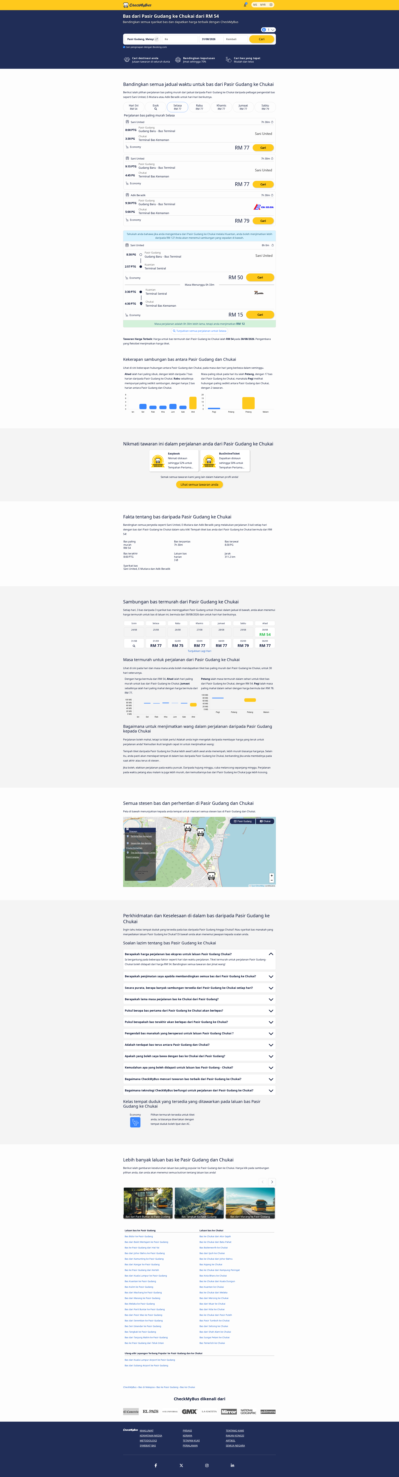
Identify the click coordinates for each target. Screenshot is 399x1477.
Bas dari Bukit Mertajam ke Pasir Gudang (146, 1241)
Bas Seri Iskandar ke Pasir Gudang (143, 1326)
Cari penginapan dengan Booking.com (146, 47)
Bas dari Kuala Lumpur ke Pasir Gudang (146, 1275)
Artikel (230, 1440)
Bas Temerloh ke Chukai (212, 1343)
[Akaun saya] (245, 4)
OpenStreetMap (258, 885)
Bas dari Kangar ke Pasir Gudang (142, 1264)
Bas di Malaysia (146, 1387)
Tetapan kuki (191, 1440)
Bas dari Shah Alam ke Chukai (215, 1331)
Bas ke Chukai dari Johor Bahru (216, 1258)
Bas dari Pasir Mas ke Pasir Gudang (143, 1314)
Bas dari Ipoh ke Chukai (212, 1253)
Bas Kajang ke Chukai (211, 1264)
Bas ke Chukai (187, 1387)
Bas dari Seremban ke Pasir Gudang (144, 1320)
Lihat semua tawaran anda (199, 484)
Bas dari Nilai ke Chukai (212, 1309)
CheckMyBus (130, 1387)
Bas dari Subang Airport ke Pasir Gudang (146, 1365)
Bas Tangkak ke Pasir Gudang (140, 1331)
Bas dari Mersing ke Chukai (214, 1298)
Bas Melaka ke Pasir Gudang (140, 1303)
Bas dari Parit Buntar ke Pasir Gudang (145, 1309)
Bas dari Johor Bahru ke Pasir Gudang (145, 1253)
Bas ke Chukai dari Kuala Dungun (217, 1281)
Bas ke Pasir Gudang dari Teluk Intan (144, 1343)
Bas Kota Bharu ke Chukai (213, 1275)
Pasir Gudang (244, 821)
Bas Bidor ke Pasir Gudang (139, 1236)
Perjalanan (190, 1445)
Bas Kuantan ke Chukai (212, 1286)
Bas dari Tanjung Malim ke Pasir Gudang (146, 1337)
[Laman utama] (137, 5)
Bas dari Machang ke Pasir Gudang (143, 1292)
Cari (263, 148)
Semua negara (235, 1445)
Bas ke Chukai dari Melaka (213, 1292)
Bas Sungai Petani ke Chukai (215, 1337)
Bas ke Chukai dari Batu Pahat (215, 1241)
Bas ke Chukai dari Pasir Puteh (216, 1314)
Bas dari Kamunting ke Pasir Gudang (144, 1258)
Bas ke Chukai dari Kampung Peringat (220, 1270)
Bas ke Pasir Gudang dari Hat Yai (142, 1247)
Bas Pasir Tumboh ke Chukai (215, 1320)
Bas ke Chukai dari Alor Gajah (215, 1236)
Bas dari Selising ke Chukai (214, 1326)
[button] (211, 876)
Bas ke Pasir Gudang (167, 1387)
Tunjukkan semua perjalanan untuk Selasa (201, 331)
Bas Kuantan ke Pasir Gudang (140, 1281)
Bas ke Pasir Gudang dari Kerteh (142, 1270)
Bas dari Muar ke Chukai (212, 1303)
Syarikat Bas (148, 1445)
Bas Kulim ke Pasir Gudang (139, 1286)
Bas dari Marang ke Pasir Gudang (142, 1298)
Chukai (266, 821)
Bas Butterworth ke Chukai (214, 1247)
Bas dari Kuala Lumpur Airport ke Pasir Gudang (150, 1359)
